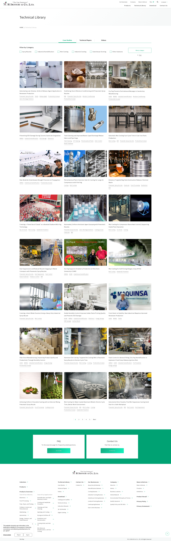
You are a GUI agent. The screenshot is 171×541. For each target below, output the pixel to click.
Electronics (51, 138)
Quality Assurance (115, 501)
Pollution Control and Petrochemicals (26, 508)
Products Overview (26, 491)
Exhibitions (140, 491)
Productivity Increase (54, 96)
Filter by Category (140, 50)
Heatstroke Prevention (42, 229)
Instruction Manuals (63, 506)
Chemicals (126, 185)
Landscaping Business (94, 504)
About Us (112, 485)
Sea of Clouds (23, 229)
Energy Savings (100, 318)
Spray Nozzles (26, 52)
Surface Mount (76, 321)
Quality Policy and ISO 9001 (118, 504)
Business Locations (115, 491)
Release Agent (43, 96)
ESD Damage (43, 138)
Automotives (23, 515)
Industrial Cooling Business (95, 494)
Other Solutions (117, 52)
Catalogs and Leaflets (64, 499)
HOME (21, 27)
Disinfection (144, 185)
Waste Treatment (68, 143)
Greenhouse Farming (99, 52)
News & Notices (142, 2)
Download (61, 496)
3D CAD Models (62, 509)
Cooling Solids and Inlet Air (43, 524)
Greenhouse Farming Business (96, 498)
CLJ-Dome (119, 229)
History (112, 488)
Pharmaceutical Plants (87, 141)
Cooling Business (92, 491)
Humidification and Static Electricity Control (44, 498)
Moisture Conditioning (89, 96)
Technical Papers (85, 40)
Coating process (99, 229)
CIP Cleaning (76, 141)
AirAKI (110, 96)
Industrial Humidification (46, 52)
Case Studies (67, 40)
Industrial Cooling (80, 52)
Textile (36, 96)
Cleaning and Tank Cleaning (42, 508)
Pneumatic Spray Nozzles (26, 96)
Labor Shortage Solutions (26, 99)
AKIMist (115, 96)
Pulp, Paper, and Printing (26, 504)
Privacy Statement (143, 506)
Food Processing (135, 185)
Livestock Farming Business (95, 501)
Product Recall (142, 496)
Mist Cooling (64, 52)
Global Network (114, 494)
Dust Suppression (39, 274)
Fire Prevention (137, 363)
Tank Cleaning (68, 141)
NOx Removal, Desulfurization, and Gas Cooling (44, 529)
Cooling (66, 185)
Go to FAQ (59, 450)
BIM (65, 96)
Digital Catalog (62, 512)
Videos (103, 40)
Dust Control (49, 274)
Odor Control (98, 141)
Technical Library (64, 482)
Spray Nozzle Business (94, 485)
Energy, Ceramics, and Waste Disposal (26, 519)
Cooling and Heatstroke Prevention (43, 503)
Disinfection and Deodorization (41, 519)
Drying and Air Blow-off (43, 515)
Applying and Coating (43, 512)
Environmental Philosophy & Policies (120, 498)
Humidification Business (94, 488)
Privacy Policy (141, 501)
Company (133, 2)
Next (94, 419)
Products (23, 486)
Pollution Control (34, 276)
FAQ (151, 2)
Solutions (23, 482)
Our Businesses (123, 2)
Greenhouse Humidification (32, 183)
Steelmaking (23, 512)
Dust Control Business (94, 507)
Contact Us (112, 450)
